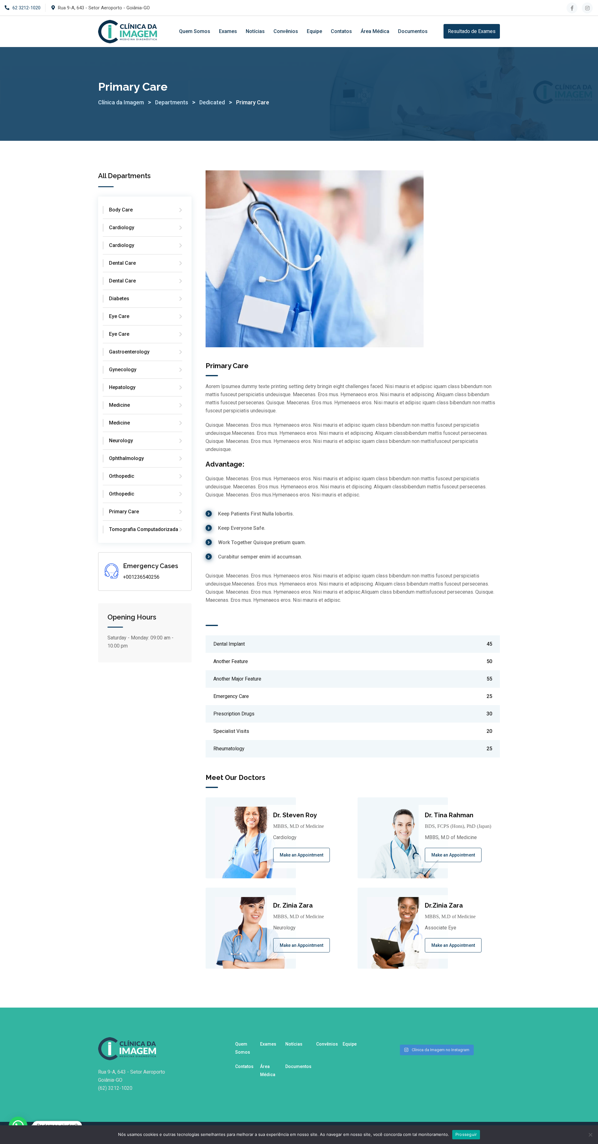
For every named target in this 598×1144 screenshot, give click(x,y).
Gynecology (122, 370)
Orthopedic (121, 476)
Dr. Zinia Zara (293, 905)
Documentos (413, 31)
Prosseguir (466, 1134)
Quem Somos (194, 31)
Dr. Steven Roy (295, 815)
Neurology (121, 441)
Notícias (255, 31)
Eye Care (119, 316)
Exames (228, 31)
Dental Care (122, 263)
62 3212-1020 (26, 8)
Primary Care (124, 512)
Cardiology (121, 227)
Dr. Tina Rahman (449, 815)
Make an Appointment (301, 854)
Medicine (119, 405)
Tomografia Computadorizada (143, 529)
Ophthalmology (126, 458)
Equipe (314, 31)
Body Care (121, 210)
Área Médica (375, 31)
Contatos (341, 31)
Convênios (285, 31)
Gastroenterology (129, 352)
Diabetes (119, 298)
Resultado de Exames (472, 31)
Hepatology (122, 387)
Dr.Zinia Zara (444, 905)
